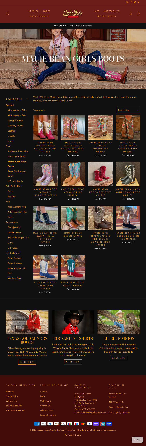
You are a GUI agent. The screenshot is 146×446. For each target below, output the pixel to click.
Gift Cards (13, 247)
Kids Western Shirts (17, 110)
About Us (10, 391)
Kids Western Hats (17, 206)
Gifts (10, 242)
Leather (11, 130)
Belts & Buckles (39, 16)
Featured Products (48, 415)
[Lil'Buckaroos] (119, 322)
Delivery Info (11, 400)
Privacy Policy (12, 396)
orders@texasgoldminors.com (93, 412)
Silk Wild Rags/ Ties (18, 237)
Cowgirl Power (15, 120)
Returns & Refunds (14, 405)
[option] (73, 25)
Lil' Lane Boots (15, 181)
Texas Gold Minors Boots (17, 174)
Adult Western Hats (17, 212)
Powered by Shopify (73, 435)
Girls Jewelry (14, 227)
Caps (10, 217)
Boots (46, 11)
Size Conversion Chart (15, 410)
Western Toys (14, 278)
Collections (14, 99)
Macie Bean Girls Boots (17, 164)
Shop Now (27, 362)
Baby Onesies (15, 258)
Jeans (10, 141)
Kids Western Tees (17, 115)
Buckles (11, 196)
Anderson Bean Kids (18, 151)
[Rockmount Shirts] (73, 322)
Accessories (111, 11)
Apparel (33, 11)
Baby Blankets (15, 263)
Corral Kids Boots (17, 156)
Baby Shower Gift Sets (17, 271)
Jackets (11, 136)
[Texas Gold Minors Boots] (27, 322)
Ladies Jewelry (15, 232)
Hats (96, 11)
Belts (10, 191)
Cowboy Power (15, 125)
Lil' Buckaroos (106, 16)
